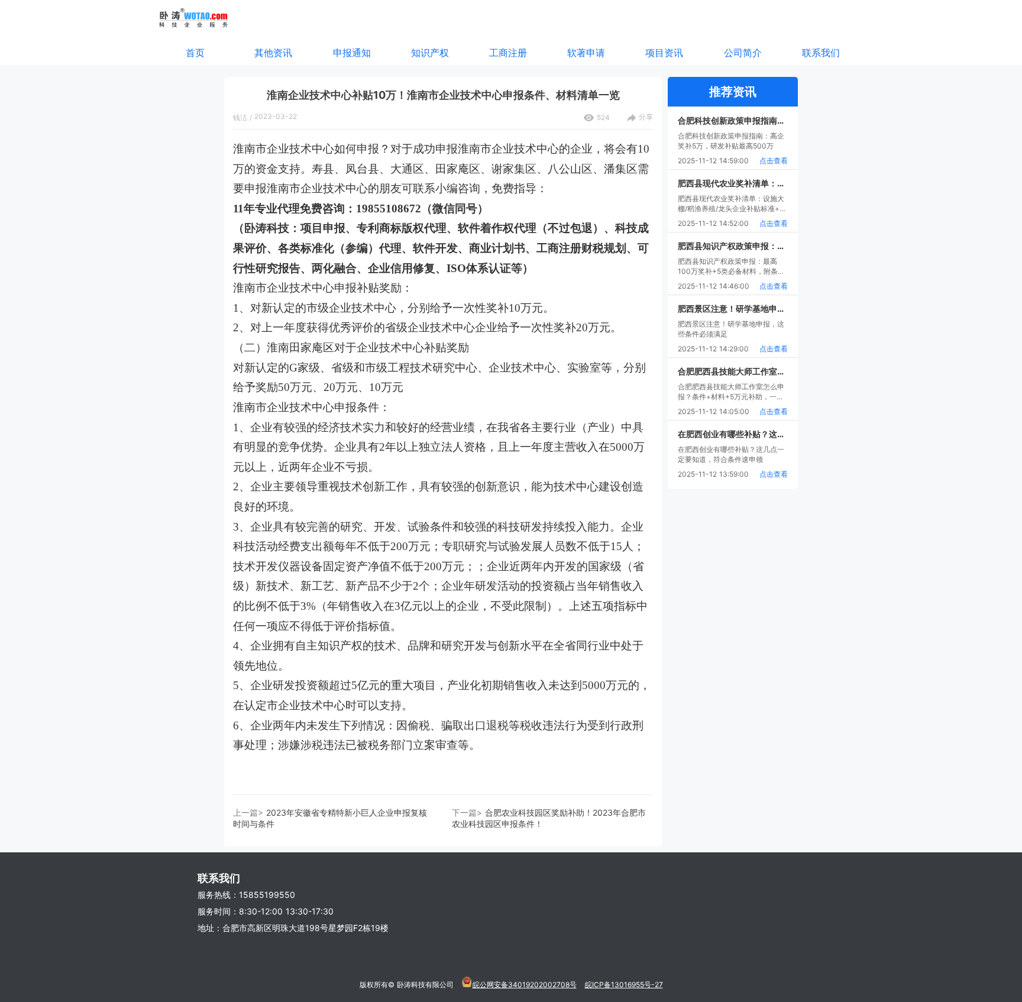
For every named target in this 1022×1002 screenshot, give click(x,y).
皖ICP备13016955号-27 (624, 984)
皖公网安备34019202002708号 (525, 984)
